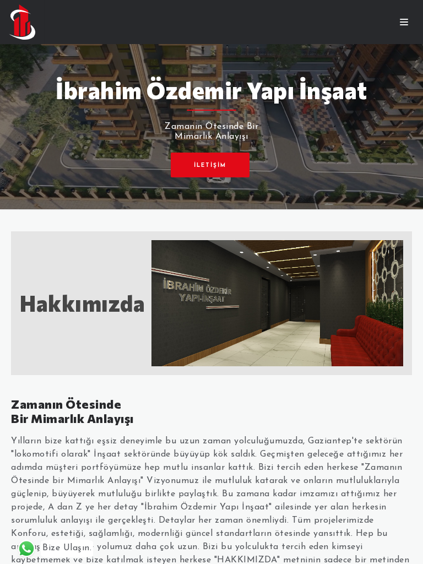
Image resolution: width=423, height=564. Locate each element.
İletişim (212, 18)
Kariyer (211, 10)
